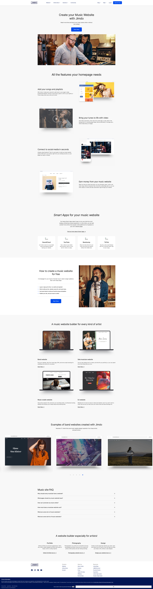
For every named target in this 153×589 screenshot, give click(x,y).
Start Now (40, 366)
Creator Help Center (97, 575)
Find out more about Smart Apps (75, 231)
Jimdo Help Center (97, 574)
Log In (110, 2)
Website (48, 2)
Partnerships (81, 575)
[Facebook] (31, 570)
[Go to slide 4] (79, 475)
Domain (64, 570)
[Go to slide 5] (83, 475)
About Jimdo (81, 566)
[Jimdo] (34, 3)
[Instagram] (35, 570)
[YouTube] (41, 570)
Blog (99, 2)
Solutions (65, 2)
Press (79, 570)
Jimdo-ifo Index (81, 572)
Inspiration (95, 572)
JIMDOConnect (96, 568)
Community (73, 2)
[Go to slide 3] (76, 475)
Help (104, 2)
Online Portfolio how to (49, 552)
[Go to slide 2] (73, 475)
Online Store (56, 2)
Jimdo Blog (95, 566)
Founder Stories (96, 570)
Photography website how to (75, 552)
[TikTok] (38, 570)
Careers (79, 568)
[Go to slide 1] (70, 475)
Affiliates (80, 574)
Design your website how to (102, 552)
